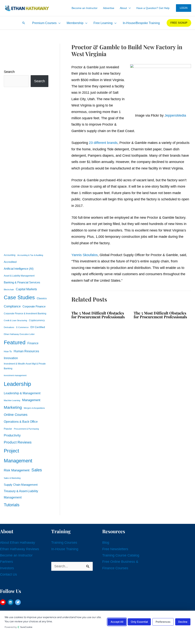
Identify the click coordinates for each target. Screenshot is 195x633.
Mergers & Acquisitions (34, 408)
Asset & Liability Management (19, 275)
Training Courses (64, 542)
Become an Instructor (16, 555)
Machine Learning (12, 400)
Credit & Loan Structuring (15, 320)
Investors (7, 568)
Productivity (12, 435)
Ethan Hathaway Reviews (19, 549)
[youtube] (3, 602)
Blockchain (9, 289)
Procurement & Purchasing (26, 429)
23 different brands (103, 143)
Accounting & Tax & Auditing (30, 255)
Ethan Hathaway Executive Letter (19, 334)
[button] (129, 8)
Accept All (117, 621)
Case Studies (19, 297)
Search (9, 72)
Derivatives (9, 327)
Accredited (10, 261)
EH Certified (37, 327)
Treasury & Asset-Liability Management (21, 494)
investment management (15, 375)
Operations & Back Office (21, 421)
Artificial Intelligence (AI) (19, 268)
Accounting (9, 255)
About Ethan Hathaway (17, 542)
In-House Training (64, 549)
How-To (8, 351)
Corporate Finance (34, 306)
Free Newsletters (115, 549)
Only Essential (139, 621)
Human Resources (26, 351)
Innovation (11, 358)
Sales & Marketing (12, 478)
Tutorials (11, 504)
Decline (182, 621)
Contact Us (8, 574)
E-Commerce (22, 327)
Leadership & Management (22, 393)
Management (31, 400)
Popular (8, 428)
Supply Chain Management (21, 484)
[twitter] (18, 602)
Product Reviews (18, 442)
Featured (15, 342)
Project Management (18, 455)
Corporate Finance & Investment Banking (25, 313)
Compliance (12, 306)
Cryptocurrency (37, 320)
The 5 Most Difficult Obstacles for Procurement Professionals (98, 314)
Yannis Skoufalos (84, 255)
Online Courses (15, 415)
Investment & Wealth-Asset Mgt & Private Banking (25, 366)
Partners (6, 562)
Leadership (17, 384)
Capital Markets (26, 289)
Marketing (13, 407)
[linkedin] (11, 602)
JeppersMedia (175, 115)
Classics (42, 298)
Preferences (163, 621)
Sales (36, 470)
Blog (105, 542)
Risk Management (17, 470)
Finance (32, 343)
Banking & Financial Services (22, 282)
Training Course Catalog (120, 555)
